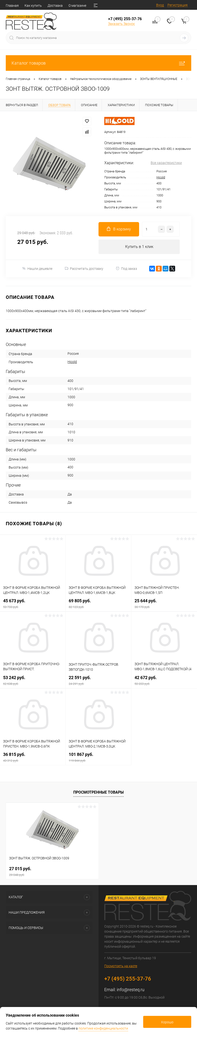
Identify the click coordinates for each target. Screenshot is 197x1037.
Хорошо (167, 1022)
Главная (12, 5)
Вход (160, 5)
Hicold (160, 177)
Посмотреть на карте (120, 966)
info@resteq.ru (130, 989)
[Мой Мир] (165, 268)
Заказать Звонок (121, 24)
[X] (172, 268)
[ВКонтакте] (152, 268)
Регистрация (177, 5)
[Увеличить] (49, 163)
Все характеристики (166, 163)
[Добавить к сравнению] (87, 131)
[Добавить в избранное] (87, 121)
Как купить (33, 5)
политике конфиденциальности (103, 1028)
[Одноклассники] (159, 268)
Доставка (55, 5)
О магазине (77, 5)
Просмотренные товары (98, 792)
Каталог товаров (29, 63)
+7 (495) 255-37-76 (125, 19)
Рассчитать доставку (86, 269)
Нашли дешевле (39, 269)
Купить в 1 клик (139, 246)
